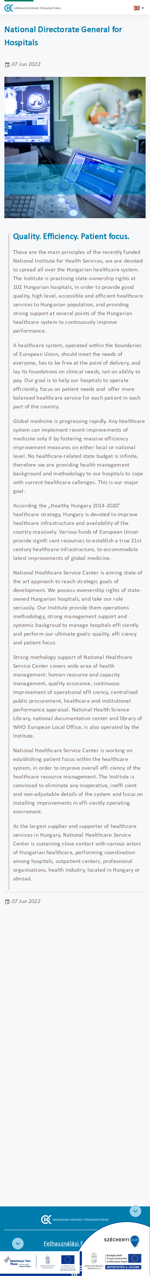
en (140, 8)
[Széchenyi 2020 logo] (135, 1211)
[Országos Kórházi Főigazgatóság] (32, 8)
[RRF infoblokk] (18, 1243)
